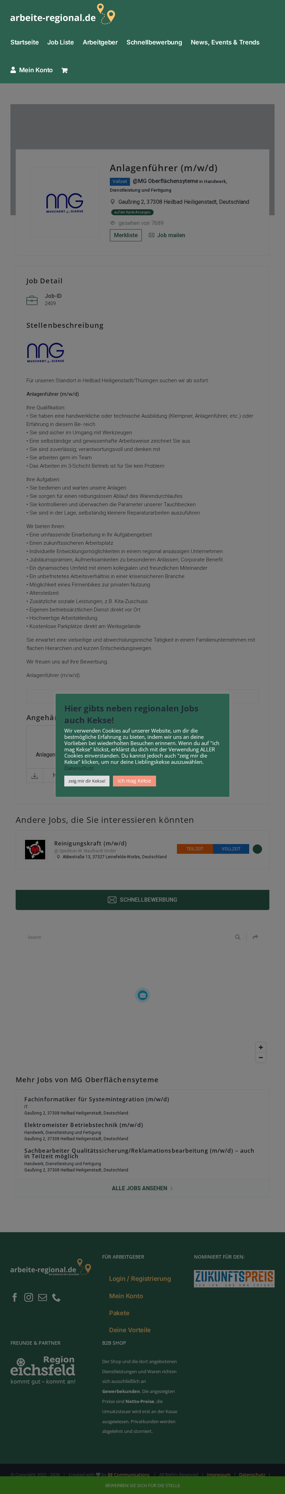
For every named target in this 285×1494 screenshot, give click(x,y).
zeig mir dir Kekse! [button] (86, 781)
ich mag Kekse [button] (134, 780)
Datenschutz (79, 768)
